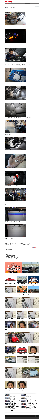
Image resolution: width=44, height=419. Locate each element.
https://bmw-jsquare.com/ (13, 256)
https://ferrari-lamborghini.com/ (15, 257)
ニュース (11, 7)
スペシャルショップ (9, 5)
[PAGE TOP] (37, 416)
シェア (10, 410)
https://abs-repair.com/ (13, 254)
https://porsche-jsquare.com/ (16, 258)
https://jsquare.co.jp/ (13, 255)
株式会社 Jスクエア (7, 7)
